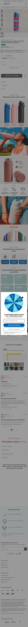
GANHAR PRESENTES (14, 325)
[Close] (25, 293)
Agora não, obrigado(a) (14, 329)
